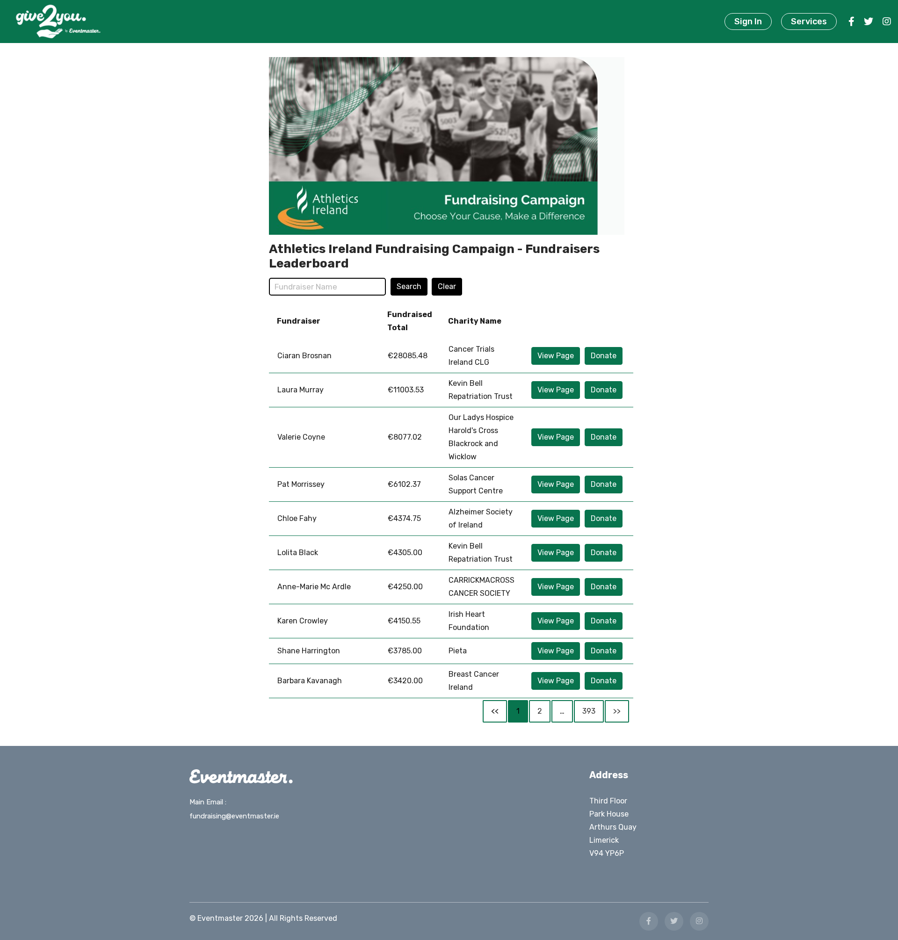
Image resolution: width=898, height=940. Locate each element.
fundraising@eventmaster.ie (234, 816)
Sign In (748, 21)
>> (617, 711)
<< (495, 711)
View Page (555, 355)
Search (409, 286)
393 (588, 711)
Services (809, 21)
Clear (447, 286)
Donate (603, 355)
